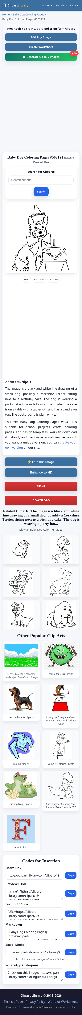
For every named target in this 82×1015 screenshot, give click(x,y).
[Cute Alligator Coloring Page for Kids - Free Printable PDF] (61, 786)
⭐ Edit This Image (41, 462)
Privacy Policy (35, 1002)
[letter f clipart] (21, 829)
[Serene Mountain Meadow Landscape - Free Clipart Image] (21, 655)
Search (41, 191)
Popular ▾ (61, 5)
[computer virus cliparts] (61, 655)
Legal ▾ (74, 5)
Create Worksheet (41, 47)
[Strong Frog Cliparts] (21, 786)
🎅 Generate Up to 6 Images (50, 56)
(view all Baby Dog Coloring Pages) (41, 529)
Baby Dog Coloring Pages (28, 14)
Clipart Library (31, 995)
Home (6, 14)
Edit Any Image (41, 37)
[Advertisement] (41, 108)
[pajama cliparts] (21, 745)
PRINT (41, 486)
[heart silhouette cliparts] (21, 699)
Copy (71, 875)
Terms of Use (13, 1002)
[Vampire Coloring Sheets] (61, 745)
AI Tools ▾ (47, 5)
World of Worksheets (63, 1002)
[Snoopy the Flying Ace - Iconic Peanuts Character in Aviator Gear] (61, 699)
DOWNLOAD (41, 500)
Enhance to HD (41, 472)
